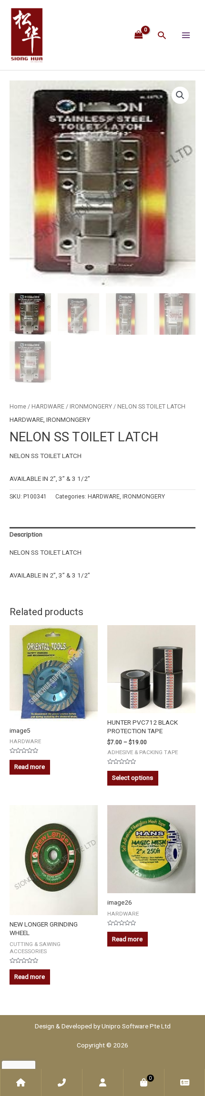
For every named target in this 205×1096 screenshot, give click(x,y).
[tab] (102, 534)
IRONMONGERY (91, 406)
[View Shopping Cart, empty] (139, 34)
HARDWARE (47, 406)
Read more (29, 766)
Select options (132, 777)
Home (18, 406)
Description (26, 534)
